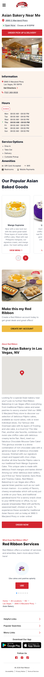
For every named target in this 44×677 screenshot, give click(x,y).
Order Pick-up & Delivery (22, 33)
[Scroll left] (18, 258)
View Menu (14, 250)
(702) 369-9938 (11, 92)
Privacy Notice (20, 671)
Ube (22, 585)
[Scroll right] (25, 258)
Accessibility (9, 671)
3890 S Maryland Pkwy (16, 20)
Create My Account (22, 329)
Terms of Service (33, 671)
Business (6, 109)
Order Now (22, 525)
